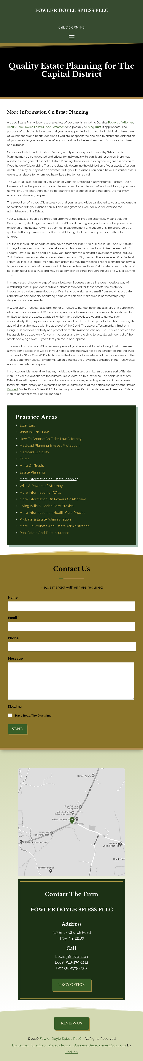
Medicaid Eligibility (34, 452)
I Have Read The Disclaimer (34, 715)
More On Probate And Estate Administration (55, 526)
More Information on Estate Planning (49, 479)
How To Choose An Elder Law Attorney (51, 439)
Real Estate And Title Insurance (44, 533)
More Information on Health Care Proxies (52, 513)
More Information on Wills (40, 492)
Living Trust (93, 127)
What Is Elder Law (34, 432)
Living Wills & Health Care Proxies (47, 506)
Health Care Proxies (20, 127)
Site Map (38, 1045)
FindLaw (71, 1052)
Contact (12, 389)
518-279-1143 (75, 27)
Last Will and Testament (50, 127)
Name (13, 597)
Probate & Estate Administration (45, 519)
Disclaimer (15, 706)
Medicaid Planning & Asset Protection (50, 445)
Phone (13, 638)
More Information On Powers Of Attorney (53, 499)
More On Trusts (32, 466)
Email (13, 618)
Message (15, 658)
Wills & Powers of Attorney (41, 486)
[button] (71, 37)
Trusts (24, 459)
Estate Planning (32, 472)
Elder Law (28, 425)
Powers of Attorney (120, 122)
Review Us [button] (71, 1023)
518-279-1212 (77, 962)
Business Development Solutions (100, 1045)
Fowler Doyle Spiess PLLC (61, 1038)
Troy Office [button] (72, 985)
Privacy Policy (59, 1045)
